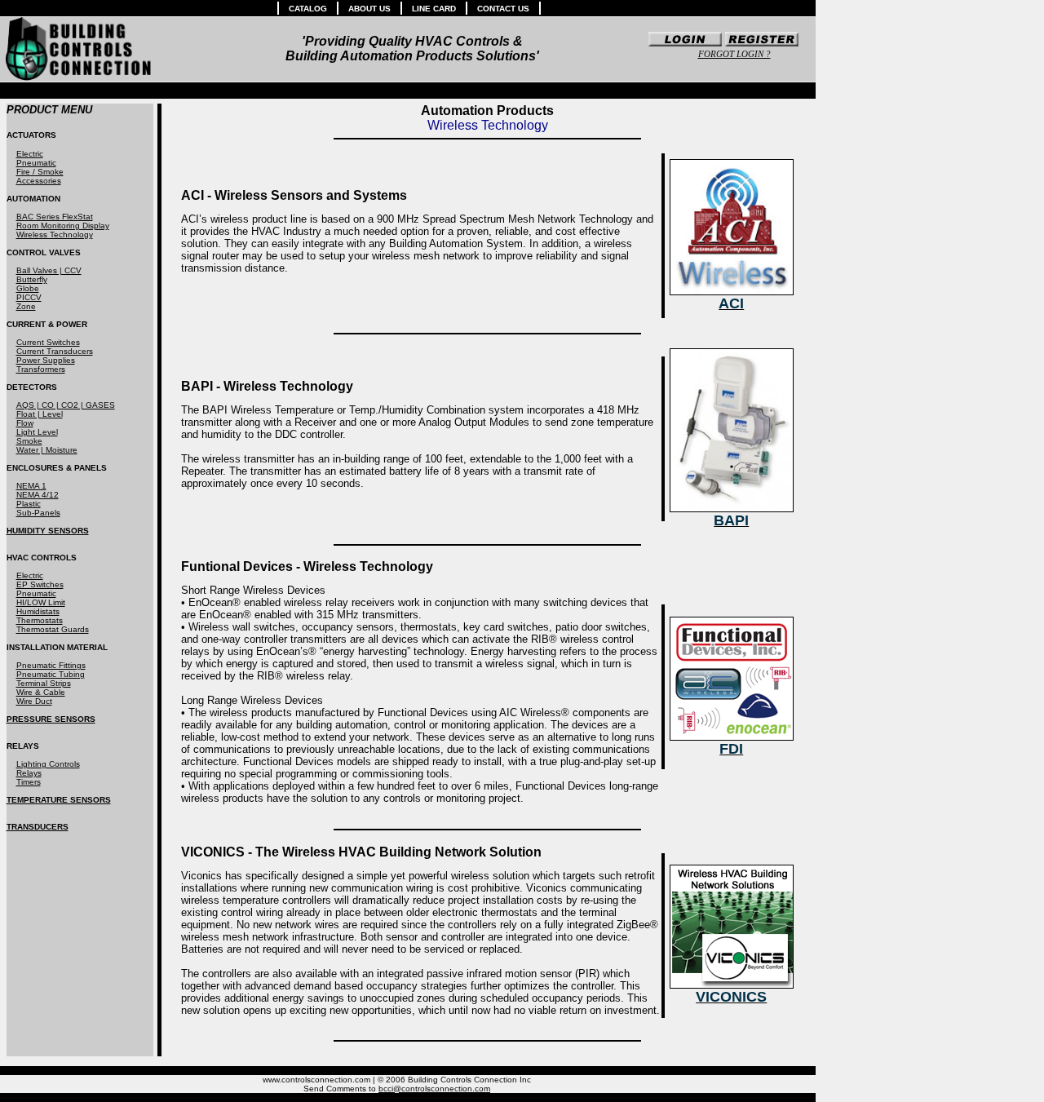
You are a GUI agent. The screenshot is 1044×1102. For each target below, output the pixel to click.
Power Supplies (45, 360)
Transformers (40, 369)
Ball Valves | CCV (49, 270)
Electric (29, 153)
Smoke (29, 440)
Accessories (38, 180)
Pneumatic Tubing (50, 674)
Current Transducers (54, 351)
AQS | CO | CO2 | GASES (65, 405)
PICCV (29, 297)
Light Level (37, 431)
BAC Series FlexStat (54, 216)
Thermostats (39, 620)
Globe (27, 288)
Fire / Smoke (40, 171)
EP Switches (40, 584)
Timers (28, 781)
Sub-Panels (38, 512)
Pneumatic (36, 162)
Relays (29, 772)
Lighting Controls (48, 763)
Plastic (28, 503)
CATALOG (308, 8)
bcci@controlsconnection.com (434, 1088)
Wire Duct (34, 701)
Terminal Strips (43, 683)
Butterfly (31, 279)
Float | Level (39, 413)
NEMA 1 (31, 485)
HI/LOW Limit (40, 602)
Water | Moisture (46, 449)
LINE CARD (434, 8)
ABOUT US (369, 8)
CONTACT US (503, 8)
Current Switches (48, 342)
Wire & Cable (40, 692)
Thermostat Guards (52, 629)
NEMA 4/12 (37, 494)
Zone (26, 306)
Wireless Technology (54, 234)
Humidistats (38, 611)
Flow (24, 422)
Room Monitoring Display (62, 225)
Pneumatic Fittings (51, 665)
